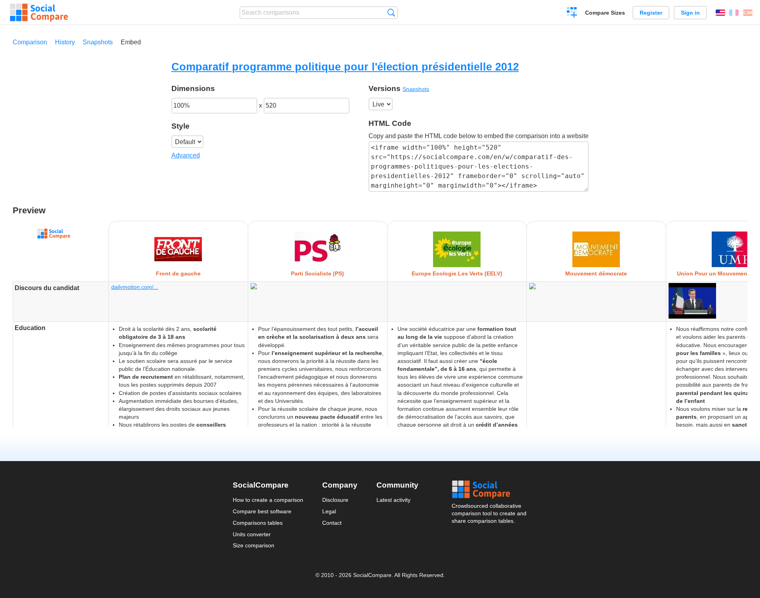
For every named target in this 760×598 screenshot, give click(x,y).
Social (490, 489)
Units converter (252, 534)
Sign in (690, 12)
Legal (329, 511)
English (720, 12)
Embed (131, 42)
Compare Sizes (605, 12)
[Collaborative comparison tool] (39, 12)
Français (734, 12)
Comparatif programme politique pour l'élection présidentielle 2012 (345, 67)
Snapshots (98, 42)
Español (747, 12)
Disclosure (335, 500)
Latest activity (393, 500)
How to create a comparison (268, 500)
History (65, 42)
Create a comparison (572, 13)
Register (651, 12)
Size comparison (253, 545)
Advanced (185, 155)
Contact (332, 523)
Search (391, 12)
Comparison (30, 42)
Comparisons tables (258, 523)
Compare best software (262, 511)
